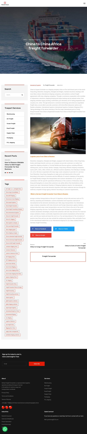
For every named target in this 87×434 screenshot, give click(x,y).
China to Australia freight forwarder (14, 236)
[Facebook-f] (3, 407)
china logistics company (11, 222)
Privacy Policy (5, 392)
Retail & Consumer (7, 416)
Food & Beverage (6, 424)
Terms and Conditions (7, 396)
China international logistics (12, 212)
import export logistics (11, 307)
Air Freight (10, 119)
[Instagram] (6, 407)
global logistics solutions (12, 301)
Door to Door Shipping (11, 267)
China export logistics (11, 202)
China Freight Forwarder (11, 205)
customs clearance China (12, 253)
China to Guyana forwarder (38, 89)
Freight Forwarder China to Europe (14, 287)
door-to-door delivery (10, 263)
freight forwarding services (12, 294)
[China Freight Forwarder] (5, 3)
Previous (32, 244)
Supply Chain (11, 133)
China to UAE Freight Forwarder (13, 243)
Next (85, 243)
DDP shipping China (10, 256)
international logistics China (12, 311)
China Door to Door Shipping (12, 199)
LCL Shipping (9, 317)
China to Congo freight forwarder (42, 247)
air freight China (17, 189)
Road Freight (10, 128)
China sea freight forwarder (12, 226)
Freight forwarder (50, 85)
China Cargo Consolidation (12, 192)
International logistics (34, 39)
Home (25, 39)
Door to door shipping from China (13, 273)
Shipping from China (10, 328)
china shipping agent (11, 229)
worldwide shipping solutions (12, 334)
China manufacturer (19, 403)
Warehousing (11, 114)
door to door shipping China (12, 270)
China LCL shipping (10, 219)
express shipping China (11, 277)
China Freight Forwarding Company (14, 209)
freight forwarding (10, 290)
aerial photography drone (32, 403)
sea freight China (10, 324)
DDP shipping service (11, 260)
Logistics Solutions (10, 321)
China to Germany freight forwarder (14, 239)
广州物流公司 (10, 403)
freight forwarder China (11, 284)
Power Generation (6, 421)
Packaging (10, 138)
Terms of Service (6, 399)
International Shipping (11, 314)
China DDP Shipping (10, 195)
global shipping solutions (11, 304)
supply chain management (12, 331)
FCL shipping (11, 142)
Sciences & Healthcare (8, 418)
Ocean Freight (11, 123)
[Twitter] (10, 407)
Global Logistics (9, 297)
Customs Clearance (10, 250)
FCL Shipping (9, 280)
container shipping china (11, 246)
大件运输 (4, 403)
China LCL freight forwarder (12, 216)
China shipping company (11, 233)
